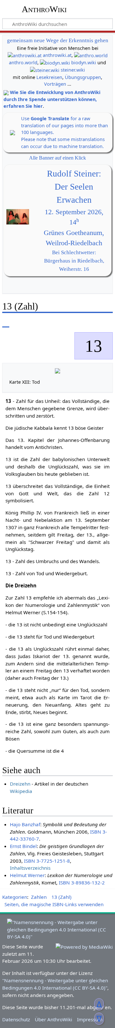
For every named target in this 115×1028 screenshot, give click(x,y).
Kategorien (14, 897)
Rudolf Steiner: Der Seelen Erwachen (74, 187)
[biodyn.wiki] (55, 62)
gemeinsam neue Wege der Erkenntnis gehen (57, 40)
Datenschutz (16, 1019)
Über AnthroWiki (53, 1019)
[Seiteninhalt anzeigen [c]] (5, 322)
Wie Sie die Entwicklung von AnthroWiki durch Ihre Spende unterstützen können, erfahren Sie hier (52, 99)
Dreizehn (20, 784)
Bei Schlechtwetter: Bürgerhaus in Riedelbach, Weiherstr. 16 (74, 260)
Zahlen (39, 897)
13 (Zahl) (61, 897)
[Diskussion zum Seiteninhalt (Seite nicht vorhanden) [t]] (20, 322)
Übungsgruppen (83, 77)
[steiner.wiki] (44, 70)
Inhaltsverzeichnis (30, 868)
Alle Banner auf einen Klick (57, 158)
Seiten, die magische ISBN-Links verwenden (53, 904)
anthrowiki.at (57, 55)
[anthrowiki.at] (25, 55)
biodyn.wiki (83, 62)
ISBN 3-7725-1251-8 (47, 861)
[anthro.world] (91, 55)
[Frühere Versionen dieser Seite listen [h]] (92, 322)
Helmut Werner (27, 875)
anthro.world (23, 62)
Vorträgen (55, 84)
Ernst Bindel (23, 846)
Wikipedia (21, 791)
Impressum (90, 1019)
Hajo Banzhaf (25, 824)
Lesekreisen (49, 77)
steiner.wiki (73, 70)
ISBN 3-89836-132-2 (82, 882)
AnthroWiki (44, 9)
